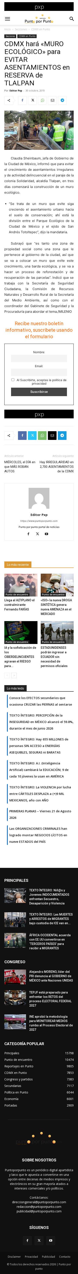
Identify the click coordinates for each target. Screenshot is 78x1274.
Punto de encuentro (17, 594)
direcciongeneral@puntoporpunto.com (39, 1202)
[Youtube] (48, 534)
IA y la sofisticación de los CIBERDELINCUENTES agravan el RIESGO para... (20, 657)
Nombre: (39, 352)
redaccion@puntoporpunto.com (39, 1207)
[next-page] (14, 675)
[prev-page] (7, 675)
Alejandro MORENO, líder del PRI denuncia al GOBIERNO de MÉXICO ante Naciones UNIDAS (51, 976)
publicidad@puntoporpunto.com (39, 1211)
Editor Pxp (16, 90)
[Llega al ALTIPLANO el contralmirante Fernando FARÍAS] (20, 585)
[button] (7, 19)
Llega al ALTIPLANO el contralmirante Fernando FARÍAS (19, 604)
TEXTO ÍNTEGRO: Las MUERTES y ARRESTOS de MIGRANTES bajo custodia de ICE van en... (51, 919)
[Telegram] (62, 100)
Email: (39, 366)
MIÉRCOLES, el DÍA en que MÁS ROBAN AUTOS (19, 466)
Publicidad (48, 1257)
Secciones (21, 29)
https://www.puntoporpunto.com (39, 520)
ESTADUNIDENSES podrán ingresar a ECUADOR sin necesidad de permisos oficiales (54, 657)
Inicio (7, 29)
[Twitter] (32, 100)
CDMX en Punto (40, 29)
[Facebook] (22, 100)
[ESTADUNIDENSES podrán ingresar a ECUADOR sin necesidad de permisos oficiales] (57, 632)
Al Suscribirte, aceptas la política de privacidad (41, 381)
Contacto (64, 1257)
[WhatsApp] (42, 100)
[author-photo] (39, 508)
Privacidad (31, 1257)
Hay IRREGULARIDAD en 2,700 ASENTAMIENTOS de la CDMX (57, 466)
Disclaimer (14, 1257)
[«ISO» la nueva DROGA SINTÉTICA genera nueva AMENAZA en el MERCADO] (57, 585)
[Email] (52, 100)
